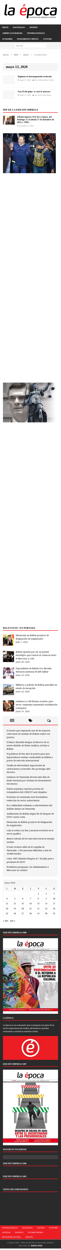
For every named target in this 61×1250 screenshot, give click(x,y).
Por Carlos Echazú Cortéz (44, 80)
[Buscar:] (30, 46)
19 (15, 908)
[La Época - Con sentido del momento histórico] (30, 10)
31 (54, 913)
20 (22, 908)
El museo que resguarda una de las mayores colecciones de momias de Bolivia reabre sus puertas (28, 734)
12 (15, 903)
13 (22, 903)
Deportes (19, 1232)
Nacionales (19, 27)
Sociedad (6, 1232)
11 (7, 903)
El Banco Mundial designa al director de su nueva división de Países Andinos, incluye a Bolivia (28, 745)
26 (15, 913)
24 (54, 908)
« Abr (5, 920)
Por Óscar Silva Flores (43, 95)
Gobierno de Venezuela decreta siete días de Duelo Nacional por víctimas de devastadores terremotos (29, 780)
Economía (7, 39)
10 (54, 898)
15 (38, 903)
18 (7, 908)
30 (46, 913)
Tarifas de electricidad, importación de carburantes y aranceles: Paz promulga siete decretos (28, 769)
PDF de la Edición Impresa (20, 110)
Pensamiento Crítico (27, 39)
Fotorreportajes (35, 1232)
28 (30, 913)
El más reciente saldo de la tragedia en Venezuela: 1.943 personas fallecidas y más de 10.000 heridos (29, 850)
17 (54, 903)
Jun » (12, 920)
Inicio (5, 27)
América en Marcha (12, 33)
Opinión (33, 27)
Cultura (47, 39)
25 (7, 913)
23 (46, 908)
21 (30, 908)
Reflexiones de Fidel (11, 1237)
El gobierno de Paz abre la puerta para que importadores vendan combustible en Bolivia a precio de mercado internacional (30, 757)
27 (22, 913)
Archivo (29, 1237)
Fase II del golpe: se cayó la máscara (34, 91)
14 (30, 903)
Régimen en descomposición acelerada (35, 76)
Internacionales (36, 33)
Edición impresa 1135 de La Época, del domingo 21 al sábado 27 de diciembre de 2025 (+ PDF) (35, 119)
